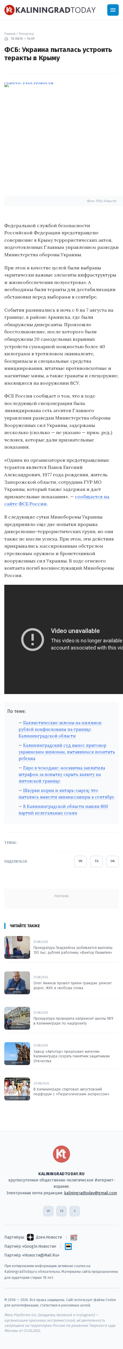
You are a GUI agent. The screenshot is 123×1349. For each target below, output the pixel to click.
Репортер (26, 34)
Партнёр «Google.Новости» (30, 1246)
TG (96, 861)
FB (61, 1211)
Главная (9, 34)
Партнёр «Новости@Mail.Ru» (31, 1255)
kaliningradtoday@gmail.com (90, 1193)
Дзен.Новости (49, 1237)
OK (112, 861)
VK (80, 861)
